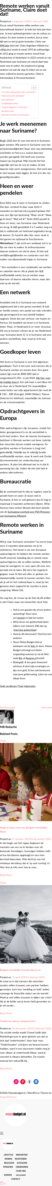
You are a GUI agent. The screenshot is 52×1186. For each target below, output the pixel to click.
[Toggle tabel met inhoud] (32, 87)
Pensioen (8, 1167)
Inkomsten (29, 686)
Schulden (22, 1163)
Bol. (21, 658)
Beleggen (9, 1163)
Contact (15, 1179)
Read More (6, 875)
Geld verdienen (8, 686)
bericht (21, 618)
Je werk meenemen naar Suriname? (19, 92)
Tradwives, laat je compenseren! (17, 1021)
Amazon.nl (31, 658)
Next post (46, 707)
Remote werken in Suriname (15, 115)
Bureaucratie (8, 111)
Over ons (21, 1171)
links (33, 646)
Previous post (7, 707)
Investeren (21, 1159)
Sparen (8, 1159)
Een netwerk (8, 100)
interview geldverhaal (25, 630)
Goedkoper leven (10, 103)
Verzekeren (22, 1167)
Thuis (20, 686)
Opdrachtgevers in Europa (14, 107)
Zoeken (8, 1175)
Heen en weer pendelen (13, 96)
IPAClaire (4, 46)
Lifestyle (8, 1155)
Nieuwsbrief (21, 1175)
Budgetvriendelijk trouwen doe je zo (20, 970)
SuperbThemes (8, 1097)
